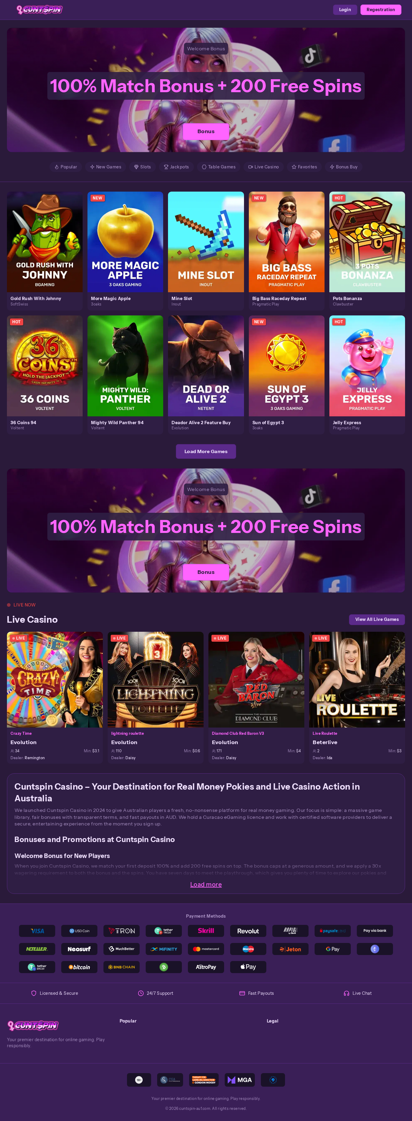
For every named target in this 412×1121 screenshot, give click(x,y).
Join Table (58, 679)
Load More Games (206, 451)
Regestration (381, 9)
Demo (48, 248)
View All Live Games (377, 619)
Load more (206, 884)
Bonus (206, 131)
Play (48, 235)
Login (345, 9)
